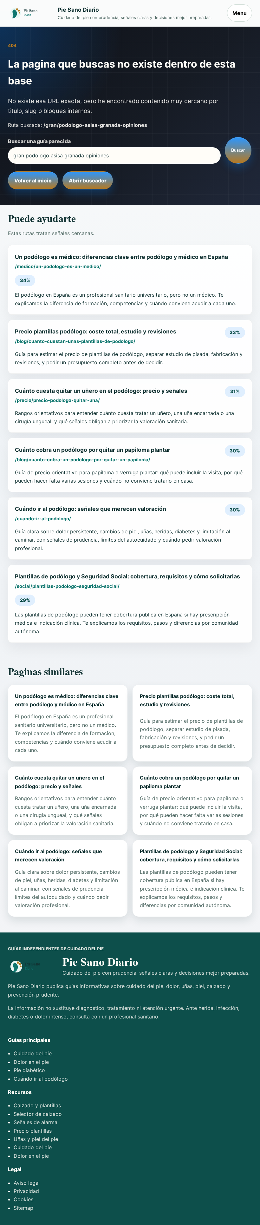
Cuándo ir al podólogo (41, 1079)
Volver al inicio (33, 180)
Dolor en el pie (31, 1062)
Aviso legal (27, 1183)
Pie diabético (29, 1070)
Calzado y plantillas (37, 1105)
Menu (239, 13)
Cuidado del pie (33, 1053)
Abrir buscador (88, 180)
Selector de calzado (38, 1114)
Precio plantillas (33, 1131)
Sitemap (23, 1208)
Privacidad (26, 1191)
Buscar (238, 150)
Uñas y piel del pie (36, 1139)
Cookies (23, 1199)
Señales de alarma (35, 1122)
